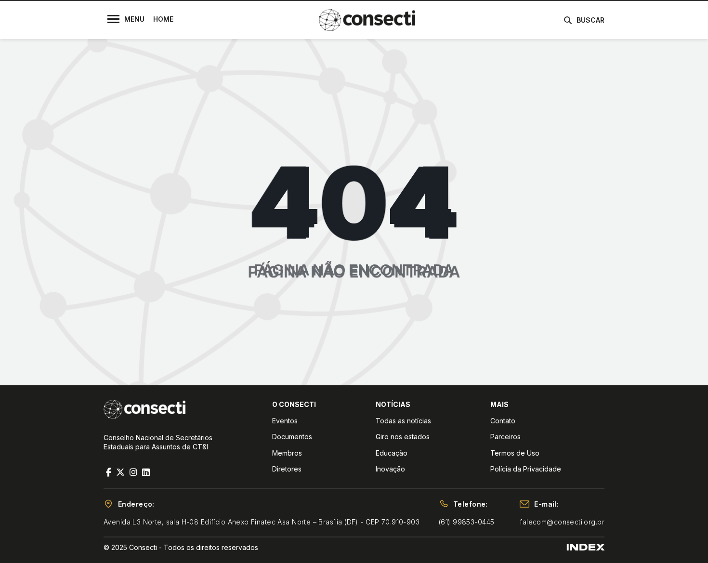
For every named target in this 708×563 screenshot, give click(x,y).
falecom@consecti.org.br (562, 522)
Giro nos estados (403, 436)
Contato (502, 421)
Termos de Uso (514, 453)
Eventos (285, 421)
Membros (287, 453)
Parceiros (505, 436)
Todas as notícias (403, 421)
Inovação (390, 469)
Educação (391, 453)
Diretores (287, 469)
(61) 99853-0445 (466, 522)
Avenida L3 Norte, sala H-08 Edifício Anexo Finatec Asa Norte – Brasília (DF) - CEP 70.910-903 (262, 522)
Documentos (292, 436)
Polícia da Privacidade (525, 469)
